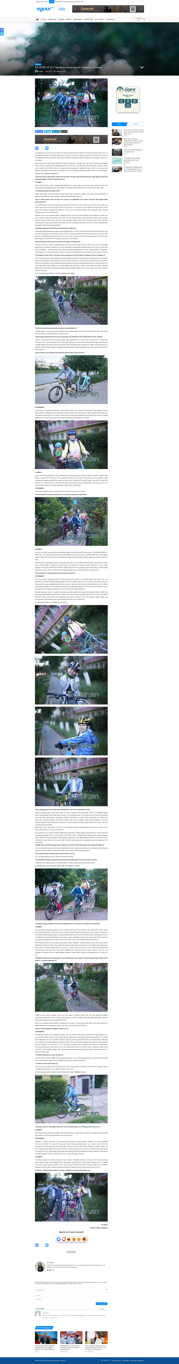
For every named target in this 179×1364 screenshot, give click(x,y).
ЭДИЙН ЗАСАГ (52, 19)
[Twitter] (2, 34)
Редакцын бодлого (116, 1360)
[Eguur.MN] (51, 9)
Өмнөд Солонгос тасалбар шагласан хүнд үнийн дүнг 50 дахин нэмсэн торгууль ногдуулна (78, 1)
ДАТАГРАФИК (77, 19)
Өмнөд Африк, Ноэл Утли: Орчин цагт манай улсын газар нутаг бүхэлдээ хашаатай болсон (70, 1347)
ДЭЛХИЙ (61, 19)
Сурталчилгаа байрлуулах (137, 1360)
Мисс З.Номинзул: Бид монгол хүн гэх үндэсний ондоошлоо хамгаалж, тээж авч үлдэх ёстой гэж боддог (95, 1347)
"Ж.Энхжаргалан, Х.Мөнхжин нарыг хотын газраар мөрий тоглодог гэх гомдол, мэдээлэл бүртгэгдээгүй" (133, 169)
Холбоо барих (125, 1360)
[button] (108, 9)
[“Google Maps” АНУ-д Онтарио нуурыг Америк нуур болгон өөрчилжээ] (117, 160)
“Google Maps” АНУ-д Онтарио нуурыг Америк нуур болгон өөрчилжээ (132, 160)
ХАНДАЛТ (135, 124)
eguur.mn (63, 1360)
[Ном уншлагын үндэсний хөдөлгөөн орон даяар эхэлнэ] (117, 152)
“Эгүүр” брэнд (99, 19)
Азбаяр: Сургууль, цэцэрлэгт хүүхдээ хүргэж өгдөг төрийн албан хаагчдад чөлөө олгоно (134, 132)
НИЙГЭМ (68, 19)
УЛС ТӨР (43, 19)
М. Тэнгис (40, 71)
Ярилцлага (38, 64)
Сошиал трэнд (88, 19)
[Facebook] (50, 1270)
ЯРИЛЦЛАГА (71, 1252)
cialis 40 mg (79, 1315)
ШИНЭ (119, 124)
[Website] (48, 1270)
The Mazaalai (110, 19)
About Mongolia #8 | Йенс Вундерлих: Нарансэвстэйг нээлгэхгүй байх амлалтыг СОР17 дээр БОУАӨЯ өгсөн (45, 1347)
